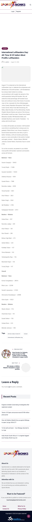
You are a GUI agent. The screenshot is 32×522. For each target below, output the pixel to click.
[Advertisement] (16, 31)
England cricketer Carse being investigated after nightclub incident (15, 406)
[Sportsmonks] (13, 5)
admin (7, 62)
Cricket (5, 48)
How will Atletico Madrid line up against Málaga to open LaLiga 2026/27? (15, 421)
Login (9, 387)
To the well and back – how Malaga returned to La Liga (15, 429)
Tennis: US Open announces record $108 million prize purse (15, 414)
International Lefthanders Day (15, 337)
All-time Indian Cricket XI (14, 333)
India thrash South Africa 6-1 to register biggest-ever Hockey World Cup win (15, 437)
